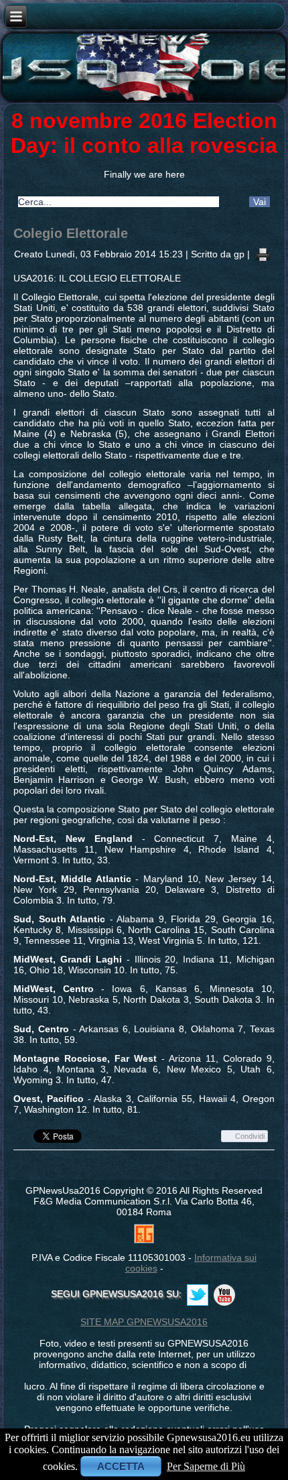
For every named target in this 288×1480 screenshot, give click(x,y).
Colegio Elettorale (70, 233)
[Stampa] (263, 253)
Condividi (250, 1136)
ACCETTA (121, 1466)
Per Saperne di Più (206, 1466)
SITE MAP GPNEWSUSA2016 (144, 1321)
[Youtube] (224, 1295)
